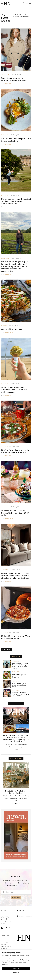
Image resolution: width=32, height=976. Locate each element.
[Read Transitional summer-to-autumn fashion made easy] (16, 49)
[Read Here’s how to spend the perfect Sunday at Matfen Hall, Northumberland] (16, 170)
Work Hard (5, 258)
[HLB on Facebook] (2, 928)
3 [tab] (15, 803)
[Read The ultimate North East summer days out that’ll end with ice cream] (16, 359)
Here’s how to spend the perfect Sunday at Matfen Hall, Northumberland (16, 201)
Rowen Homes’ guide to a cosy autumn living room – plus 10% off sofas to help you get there (15, 575)
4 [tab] (16, 803)
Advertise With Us (6, 946)
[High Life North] (23, 937)
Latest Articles (5, 942)
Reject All (16, 972)
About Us (3, 944)
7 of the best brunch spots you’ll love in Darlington (16, 139)
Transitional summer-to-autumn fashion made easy (13, 79)
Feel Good (5, 325)
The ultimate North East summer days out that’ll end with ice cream (14, 389)
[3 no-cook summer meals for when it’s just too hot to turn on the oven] (7, 3)
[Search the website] (23, 3)
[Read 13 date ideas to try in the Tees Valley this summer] (16, 607)
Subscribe (16, 897)
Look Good (5, 74)
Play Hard (4, 135)
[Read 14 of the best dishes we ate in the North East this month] (16, 421)
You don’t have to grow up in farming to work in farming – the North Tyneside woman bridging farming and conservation (14, 266)
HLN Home (4, 569)
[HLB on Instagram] (9, 928)
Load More (6, 650)
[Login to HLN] (27, 3)
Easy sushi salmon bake (12, 329)
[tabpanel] (16, 728)
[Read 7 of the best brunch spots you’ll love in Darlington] (16, 110)
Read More (8, 83)
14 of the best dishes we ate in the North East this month (15, 451)
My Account (4, 941)
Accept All (16, 968)
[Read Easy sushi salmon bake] (16, 300)
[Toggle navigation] (30, 3)
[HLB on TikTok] (6, 928)
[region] (16, 963)
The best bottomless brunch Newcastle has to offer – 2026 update (15, 512)
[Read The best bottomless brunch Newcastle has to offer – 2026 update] (16, 482)
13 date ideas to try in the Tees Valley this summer (15, 637)
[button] (2, 3)
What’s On (4, 948)
